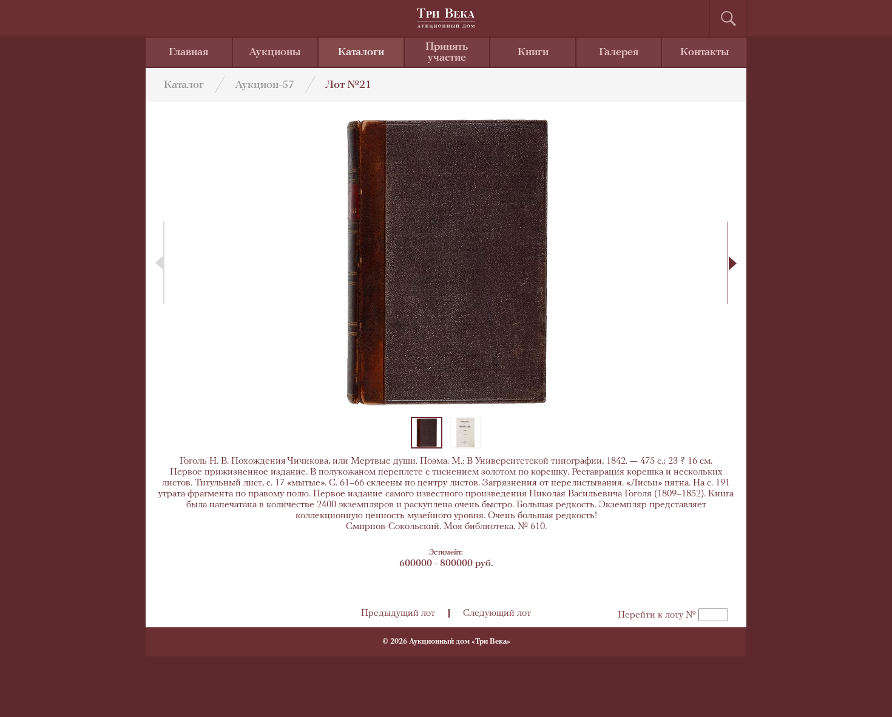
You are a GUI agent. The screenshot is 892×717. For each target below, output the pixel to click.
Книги (533, 52)
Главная (188, 52)
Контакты (704, 52)
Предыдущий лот (398, 613)
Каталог (184, 85)
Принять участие (446, 53)
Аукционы (275, 52)
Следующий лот (497, 613)
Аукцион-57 (264, 85)
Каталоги (361, 52)
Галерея (618, 52)
